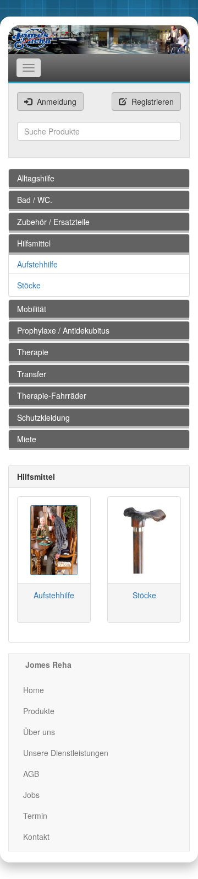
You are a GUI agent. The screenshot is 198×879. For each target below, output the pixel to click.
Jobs (31, 794)
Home (33, 689)
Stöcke (29, 285)
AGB (31, 773)
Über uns (39, 731)
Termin (35, 815)
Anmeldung (55, 101)
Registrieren (151, 101)
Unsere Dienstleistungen (65, 752)
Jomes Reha (48, 664)
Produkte (38, 710)
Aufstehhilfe (37, 264)
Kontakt (36, 836)
